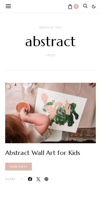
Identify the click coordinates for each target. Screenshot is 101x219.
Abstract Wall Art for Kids (42, 153)
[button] (94, 6)
